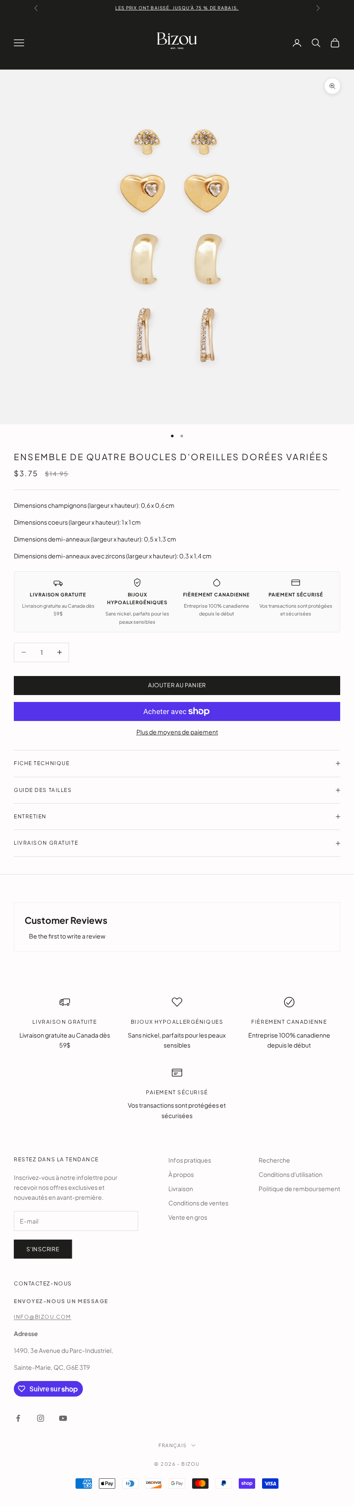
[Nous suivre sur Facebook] (18, 1418)
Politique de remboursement (299, 1188)
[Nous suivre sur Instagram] (40, 1418)
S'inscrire (43, 1249)
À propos (181, 1174)
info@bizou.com (42, 1317)
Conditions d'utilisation (290, 1174)
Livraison (180, 1188)
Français (172, 1445)
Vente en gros (187, 1217)
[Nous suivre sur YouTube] (63, 1418)
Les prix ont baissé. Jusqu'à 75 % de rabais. (176, 7)
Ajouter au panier (177, 685)
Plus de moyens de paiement (177, 732)
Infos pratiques (189, 1160)
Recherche (274, 1160)
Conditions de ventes (198, 1203)
